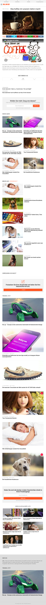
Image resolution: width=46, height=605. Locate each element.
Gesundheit (13, 181)
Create (23, 289)
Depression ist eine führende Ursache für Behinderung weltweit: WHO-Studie (33, 230)
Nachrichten (17, 1)
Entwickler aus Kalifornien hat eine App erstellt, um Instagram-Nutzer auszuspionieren (33, 132)
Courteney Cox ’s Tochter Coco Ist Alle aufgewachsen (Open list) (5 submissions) (12, 546)
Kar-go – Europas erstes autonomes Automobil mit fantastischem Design (12, 131)
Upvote (11, 79)
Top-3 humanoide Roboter (31, 152)
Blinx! (6, 4)
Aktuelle (28, 1)
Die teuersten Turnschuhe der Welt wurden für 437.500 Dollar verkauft (11, 152)
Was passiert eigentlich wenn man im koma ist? (33, 243)
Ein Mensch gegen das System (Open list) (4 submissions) (12, 519)
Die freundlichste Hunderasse (32, 172)
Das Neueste (6, 1)
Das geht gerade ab (39, 1)
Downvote (34, 79)
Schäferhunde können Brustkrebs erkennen (33, 201)
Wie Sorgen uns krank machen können (32, 258)
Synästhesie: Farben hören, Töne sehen (33, 215)
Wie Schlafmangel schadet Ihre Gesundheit (10, 172)
